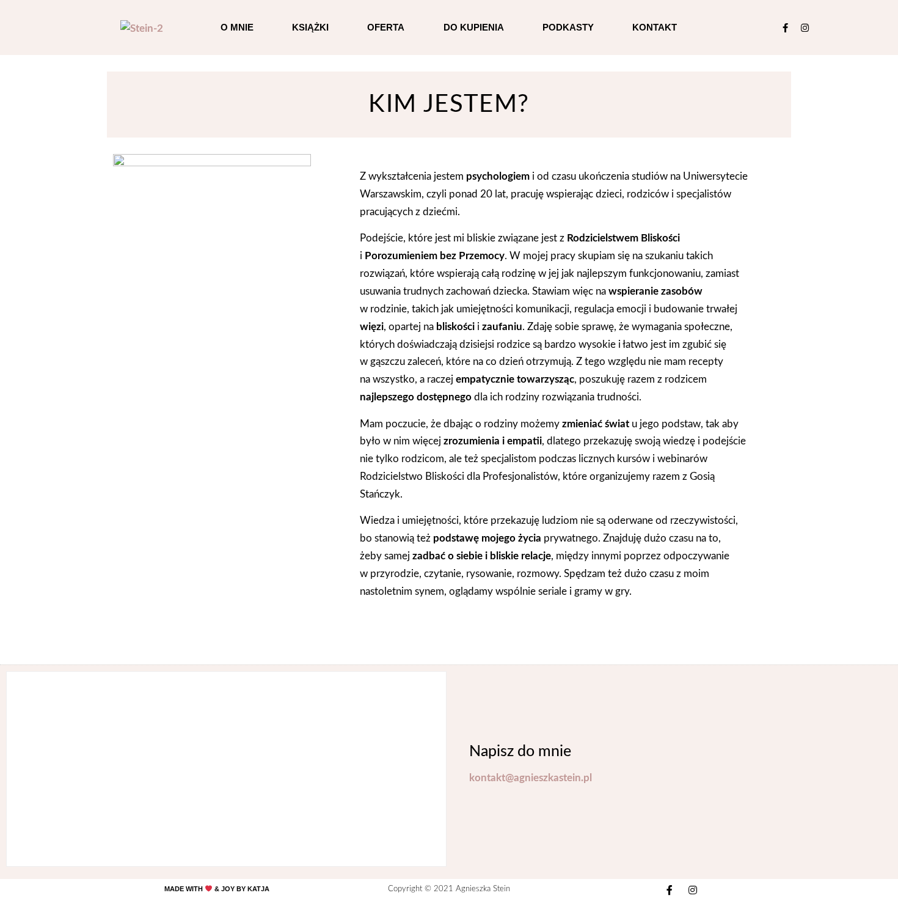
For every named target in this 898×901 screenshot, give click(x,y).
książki (310, 27)
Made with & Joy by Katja (216, 888)
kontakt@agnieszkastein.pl (530, 778)
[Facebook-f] (785, 28)
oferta (385, 27)
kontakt (654, 27)
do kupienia (474, 27)
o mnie (237, 27)
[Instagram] (805, 28)
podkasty (568, 27)
